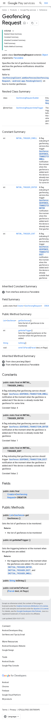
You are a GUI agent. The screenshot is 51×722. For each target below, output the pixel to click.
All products (7, 699)
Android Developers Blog (12, 630)
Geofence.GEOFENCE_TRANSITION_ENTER (28, 426)
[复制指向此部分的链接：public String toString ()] (28, 580)
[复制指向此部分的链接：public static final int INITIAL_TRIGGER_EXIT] (24, 451)
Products (13, 10)
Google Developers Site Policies (29, 611)
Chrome (5, 686)
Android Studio (8, 661)
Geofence (11, 321)
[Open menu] (4, 3)
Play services (26, 3)
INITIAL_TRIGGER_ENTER (26, 187)
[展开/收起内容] (13, 30)
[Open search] (40, 3)
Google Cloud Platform (11, 695)
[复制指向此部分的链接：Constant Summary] (28, 132)
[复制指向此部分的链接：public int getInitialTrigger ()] (10, 543)
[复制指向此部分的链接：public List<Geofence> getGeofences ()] (23, 518)
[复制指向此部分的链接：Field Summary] (22, 299)
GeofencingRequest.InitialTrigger (29, 108)
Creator (20, 306)
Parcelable (18, 58)
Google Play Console (10, 666)
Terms (4, 710)
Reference (43, 10)
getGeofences (24, 321)
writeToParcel (24, 348)
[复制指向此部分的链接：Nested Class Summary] (33, 91)
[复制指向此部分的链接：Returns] (13, 528)
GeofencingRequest (33, 306)
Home (4, 10)
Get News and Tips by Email (13, 635)
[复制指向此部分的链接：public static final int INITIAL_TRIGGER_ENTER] (26, 418)
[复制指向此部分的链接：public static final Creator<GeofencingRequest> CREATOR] (29, 497)
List (4, 321)
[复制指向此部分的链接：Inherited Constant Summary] (39, 286)
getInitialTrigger (24, 330)
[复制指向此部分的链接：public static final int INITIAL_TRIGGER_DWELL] (26, 385)
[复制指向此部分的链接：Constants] (19, 375)
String (5, 343)
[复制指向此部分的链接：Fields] (13, 483)
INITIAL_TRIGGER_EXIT (25, 234)
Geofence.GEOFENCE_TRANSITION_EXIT (28, 459)
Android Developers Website (13, 646)
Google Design (8, 650)
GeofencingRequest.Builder (27, 98)
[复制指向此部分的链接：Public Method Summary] (34, 314)
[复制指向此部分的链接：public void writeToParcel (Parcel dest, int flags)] (10, 594)
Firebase (5, 691)
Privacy (13, 710)
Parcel (33, 348)
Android (5, 682)
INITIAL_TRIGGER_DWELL (26, 138)
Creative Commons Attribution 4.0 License (32, 606)
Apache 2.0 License (41, 609)
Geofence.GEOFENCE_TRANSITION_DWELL (28, 394)
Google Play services (28, 10)
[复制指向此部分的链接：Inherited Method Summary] (37, 356)
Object (45, 55)
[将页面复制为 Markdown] (32, 23)
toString (21, 343)
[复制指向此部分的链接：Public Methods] (27, 507)
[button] (20, 292)
